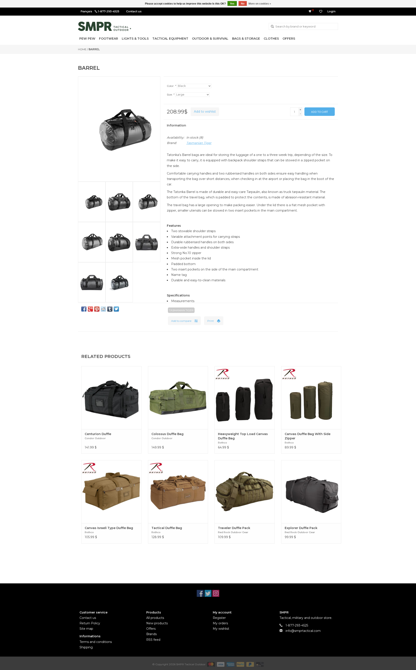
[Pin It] (96, 309)
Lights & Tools (135, 38)
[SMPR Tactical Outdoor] (104, 26)
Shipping (86, 647)
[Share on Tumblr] (109, 309)
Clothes (271, 38)
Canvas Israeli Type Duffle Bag (109, 528)
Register (219, 618)
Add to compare (181, 320)
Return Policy (90, 623)
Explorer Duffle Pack (301, 528)
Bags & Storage (246, 38)
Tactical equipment (170, 38)
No (242, 3)
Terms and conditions (96, 642)
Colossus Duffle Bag (167, 434)
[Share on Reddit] (103, 309)
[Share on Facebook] (83, 309)
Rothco (222, 442)
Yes (232, 3)
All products (155, 618)
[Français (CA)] (86, 11)
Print (210, 320)
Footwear (108, 38)
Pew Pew (87, 38)
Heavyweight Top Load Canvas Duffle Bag (243, 436)
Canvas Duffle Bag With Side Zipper (307, 436)
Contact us (133, 11)
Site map (86, 629)
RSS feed (153, 640)
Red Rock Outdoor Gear (233, 532)
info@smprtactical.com (303, 631)
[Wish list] (320, 11)
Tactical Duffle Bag (166, 528)
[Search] (272, 26)
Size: (170, 94)
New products (157, 623)
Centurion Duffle (98, 434)
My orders (220, 623)
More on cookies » (260, 3)
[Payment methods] (210, 664)
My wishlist (221, 629)
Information (176, 125)
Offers (289, 38)
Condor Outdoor (95, 438)
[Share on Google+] (90, 309)
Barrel (94, 49)
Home (82, 49)
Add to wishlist (205, 111)
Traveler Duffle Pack (234, 528)
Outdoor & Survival (210, 38)
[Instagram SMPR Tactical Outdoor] (215, 593)
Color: (171, 85)
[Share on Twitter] (116, 309)
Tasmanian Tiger (198, 143)
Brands (151, 634)
